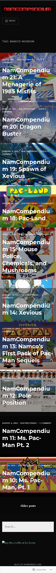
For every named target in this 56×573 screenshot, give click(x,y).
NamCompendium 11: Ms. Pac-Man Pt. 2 (26, 437)
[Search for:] (28, 527)
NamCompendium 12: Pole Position (26, 395)
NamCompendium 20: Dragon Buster (26, 126)
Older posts (28, 506)
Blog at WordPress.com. (28, 564)
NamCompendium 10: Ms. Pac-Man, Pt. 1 (26, 480)
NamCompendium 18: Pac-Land (26, 215)
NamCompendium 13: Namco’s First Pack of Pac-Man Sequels (27, 350)
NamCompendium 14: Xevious (26, 309)
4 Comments (44, 234)
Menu (12, 20)
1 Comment (45, 423)
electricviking (25, 60)
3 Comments (47, 204)
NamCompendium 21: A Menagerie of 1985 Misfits (26, 81)
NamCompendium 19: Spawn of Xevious (26, 168)
